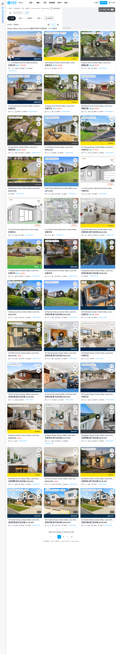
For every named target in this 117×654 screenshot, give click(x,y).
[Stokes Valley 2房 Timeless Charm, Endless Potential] (97, 226)
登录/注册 (103, 2)
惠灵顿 (27, 8)
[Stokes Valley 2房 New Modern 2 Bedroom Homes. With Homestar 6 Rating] (97, 516)
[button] (21, 2)
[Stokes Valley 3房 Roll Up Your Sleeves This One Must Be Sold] (61, 431)
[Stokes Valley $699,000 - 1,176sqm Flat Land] (24, 184)
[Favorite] (39, 34)
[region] (88, 18)
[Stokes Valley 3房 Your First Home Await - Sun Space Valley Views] (97, 102)
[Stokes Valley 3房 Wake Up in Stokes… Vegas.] (61, 308)
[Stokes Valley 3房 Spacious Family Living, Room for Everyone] (24, 349)
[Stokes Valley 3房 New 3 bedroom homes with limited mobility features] (61, 516)
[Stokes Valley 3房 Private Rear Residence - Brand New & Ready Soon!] (97, 184)
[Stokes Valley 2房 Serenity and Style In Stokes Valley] (24, 431)
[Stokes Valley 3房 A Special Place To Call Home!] (97, 59)
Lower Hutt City (35, 8)
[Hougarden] (11, 3)
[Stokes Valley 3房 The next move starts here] (61, 267)
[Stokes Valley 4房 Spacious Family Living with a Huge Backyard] (97, 143)
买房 (23, 8)
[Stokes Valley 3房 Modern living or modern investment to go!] (97, 308)
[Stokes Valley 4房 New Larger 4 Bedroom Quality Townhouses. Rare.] (24, 516)
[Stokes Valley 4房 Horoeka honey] (97, 390)
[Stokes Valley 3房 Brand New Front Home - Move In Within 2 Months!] (24, 226)
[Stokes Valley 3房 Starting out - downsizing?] (24, 267)
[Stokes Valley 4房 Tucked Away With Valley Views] (61, 475)
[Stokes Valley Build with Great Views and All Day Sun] (97, 267)
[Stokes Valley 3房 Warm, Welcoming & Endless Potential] (61, 390)
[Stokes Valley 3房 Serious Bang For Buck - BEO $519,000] (24, 475)
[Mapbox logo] (67, 28)
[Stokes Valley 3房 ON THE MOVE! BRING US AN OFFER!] (61, 184)
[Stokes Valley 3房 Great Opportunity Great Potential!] (61, 349)
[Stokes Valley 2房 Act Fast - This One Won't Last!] (24, 390)
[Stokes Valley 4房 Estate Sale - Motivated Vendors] (97, 431)
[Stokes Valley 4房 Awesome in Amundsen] (24, 102)
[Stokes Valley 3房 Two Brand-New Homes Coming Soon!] (61, 226)
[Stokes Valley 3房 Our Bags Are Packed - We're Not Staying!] (24, 308)
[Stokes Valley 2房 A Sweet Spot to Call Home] (61, 102)
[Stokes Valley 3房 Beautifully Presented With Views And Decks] (24, 143)
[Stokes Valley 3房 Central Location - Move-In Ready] (97, 475)
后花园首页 (17, 8)
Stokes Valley (45, 8)
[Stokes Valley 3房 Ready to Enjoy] (61, 143)
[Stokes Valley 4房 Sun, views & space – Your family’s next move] (97, 349)
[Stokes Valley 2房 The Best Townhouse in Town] (61, 59)
